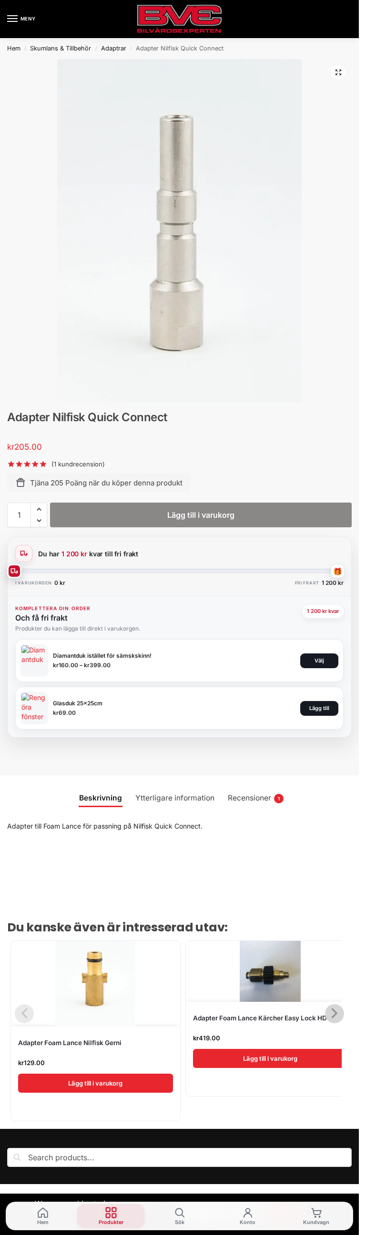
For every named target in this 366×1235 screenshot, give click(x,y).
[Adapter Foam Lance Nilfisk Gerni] (95, 984)
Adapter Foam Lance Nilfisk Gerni (70, 1043)
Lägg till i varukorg (200, 515)
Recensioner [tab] (254, 797)
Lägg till (319, 708)
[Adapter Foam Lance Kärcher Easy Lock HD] (270, 971)
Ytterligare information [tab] (174, 797)
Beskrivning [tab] (100, 797)
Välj (319, 660)
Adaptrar (113, 48)
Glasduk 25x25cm (77, 703)
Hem (13, 48)
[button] (338, 72)
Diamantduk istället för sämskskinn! (102, 655)
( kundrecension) (78, 464)
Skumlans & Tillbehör (60, 48)
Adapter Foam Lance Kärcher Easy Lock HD (260, 1018)
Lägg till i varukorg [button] (95, 1083)
